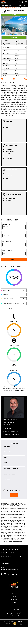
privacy (14, 606)
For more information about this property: (10, 419)
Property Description (8, 82)
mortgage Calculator (9, 220)
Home (2, 7)
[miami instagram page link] (5, 574)
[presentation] (26, 33)
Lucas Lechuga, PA (8, 422)
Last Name (7, 452)
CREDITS (7, 623)
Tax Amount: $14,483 (11, 198)
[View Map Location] (3, 17)
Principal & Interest (8, 287)
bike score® (14, 370)
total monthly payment (14, 276)
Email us (14, 443)
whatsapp (7, 434)
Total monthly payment (9, 308)
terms (14, 602)
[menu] (14, 235)
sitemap (14, 599)
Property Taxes (7, 290)
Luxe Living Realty (7, 424)
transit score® (14, 345)
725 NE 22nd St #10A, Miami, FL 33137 (13, 11)
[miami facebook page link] (1, 574)
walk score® (14, 321)
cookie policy (14, 609)
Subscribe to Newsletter (13, 490)
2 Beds (6, 40)
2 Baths (19, 40)
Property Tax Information (14, 194)
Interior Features (11, 145)
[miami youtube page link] (13, 574)
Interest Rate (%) (6, 241)
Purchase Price (6, 224)
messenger (16, 434)
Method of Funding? (10, 474)
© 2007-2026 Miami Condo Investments (14, 621)
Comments (7, 480)
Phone (5, 462)
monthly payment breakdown (11, 266)
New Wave (14, 7)
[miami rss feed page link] (16, 574)
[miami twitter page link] (9, 574)
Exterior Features (11, 170)
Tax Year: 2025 (9, 200)
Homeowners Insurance (8, 298)
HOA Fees (8, 294)
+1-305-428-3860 (5, 563)
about (14, 593)
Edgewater (8, 7)
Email (5, 457)
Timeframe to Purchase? (10, 468)
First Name (7, 446)
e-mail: (10, 568)
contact (14, 596)
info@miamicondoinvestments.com (12, 431)
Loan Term (5, 233)
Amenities (9, 121)
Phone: (5, 562)
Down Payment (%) (7, 250)
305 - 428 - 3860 (8, 428)
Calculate (14, 259)
